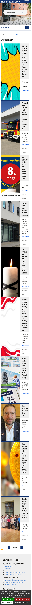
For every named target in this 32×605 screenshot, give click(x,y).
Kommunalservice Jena (12, 574)
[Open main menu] (26, 1)
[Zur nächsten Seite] (21, 547)
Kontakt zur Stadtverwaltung (14, 582)
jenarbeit (7, 568)
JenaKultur (8, 566)
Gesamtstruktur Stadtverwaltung (15, 580)
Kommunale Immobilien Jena (14, 572)
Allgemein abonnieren (2, 549)
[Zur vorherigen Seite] (9, 547)
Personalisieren (7, 602)
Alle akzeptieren (7, 599)
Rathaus (5, 27)
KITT (6, 570)
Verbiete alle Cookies (22, 599)
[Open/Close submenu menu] (27, 27)
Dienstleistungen (10, 584)
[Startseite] (3, 34)
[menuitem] (15, 569)
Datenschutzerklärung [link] (21, 602)
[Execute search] (23, 12)
